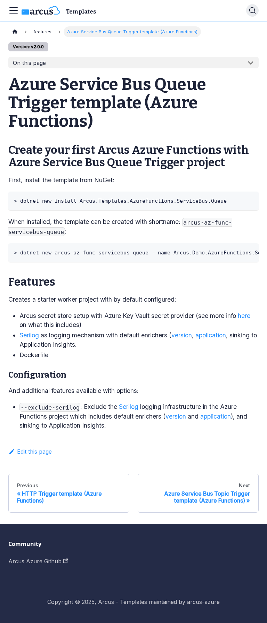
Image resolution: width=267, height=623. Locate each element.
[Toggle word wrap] (237, 252)
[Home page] (15, 31)
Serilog (29, 335)
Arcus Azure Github (35, 561)
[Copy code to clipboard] (250, 200)
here (244, 315)
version (181, 335)
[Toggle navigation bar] (13, 10)
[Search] (252, 10)
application (210, 335)
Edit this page (34, 451)
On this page (29, 62)
